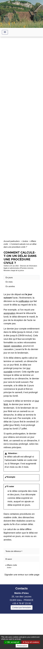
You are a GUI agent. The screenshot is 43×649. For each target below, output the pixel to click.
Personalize (22, 646)
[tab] (21, 277)
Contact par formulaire (21, 607)
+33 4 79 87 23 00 (21, 603)
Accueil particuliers (12, 241)
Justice (25, 241)
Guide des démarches (21, 143)
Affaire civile (12, 565)
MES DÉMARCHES (26, 140)
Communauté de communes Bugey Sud (20, 624)
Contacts (21, 588)
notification (23, 301)
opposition (16, 346)
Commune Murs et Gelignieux (17, 632)
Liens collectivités (21, 616)
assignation (9, 313)
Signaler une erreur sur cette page (21, 574)
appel (7, 346)
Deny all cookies (31, 642)
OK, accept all (13, 642)
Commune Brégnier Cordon (16, 629)
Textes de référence (13, 551)
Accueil (10, 140)
